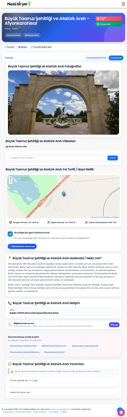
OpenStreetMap (105, 217)
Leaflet (95, 217)
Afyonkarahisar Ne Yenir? (55, 352)
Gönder (113, 158)
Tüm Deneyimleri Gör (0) (96, 58)
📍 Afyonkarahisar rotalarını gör (22, 246)
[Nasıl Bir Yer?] (17, 4)
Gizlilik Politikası (40, 412)
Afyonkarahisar (13, 35)
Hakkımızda (8, 412)
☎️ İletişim (22, 47)
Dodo (14, 28)
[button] (20, 28)
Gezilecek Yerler (32, 35)
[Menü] (123, 4)
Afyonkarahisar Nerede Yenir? (54, 346)
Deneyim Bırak (116, 58)
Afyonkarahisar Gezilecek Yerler (23, 346)
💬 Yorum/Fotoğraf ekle (41, 47)
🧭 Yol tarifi (9, 47)
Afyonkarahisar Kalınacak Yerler (85, 346)
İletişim (64, 412)
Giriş (31, 380)
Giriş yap (114, 325)
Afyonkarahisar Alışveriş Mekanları (24, 352)
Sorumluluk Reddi (23, 412)
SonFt (68, 409)
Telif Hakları (53, 412)
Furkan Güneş (56, 409)
